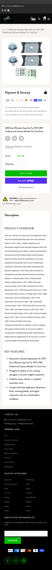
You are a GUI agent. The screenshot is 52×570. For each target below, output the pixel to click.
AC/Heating (30, 479)
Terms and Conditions (11, 440)
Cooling (6, 497)
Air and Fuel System (10, 484)
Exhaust (28, 506)
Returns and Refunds (11, 453)
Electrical (7, 502)
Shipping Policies (9, 444)
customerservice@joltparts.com (14, 6)
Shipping (8, 146)
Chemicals (29, 493)
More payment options (26, 187)
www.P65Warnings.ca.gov (11, 203)
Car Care (7, 493)
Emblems (29, 502)
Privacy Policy (8, 449)
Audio (28, 484)
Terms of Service (9, 462)
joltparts (13, 423)
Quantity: (9, 164)
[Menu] (48, 18)
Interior (28, 510)
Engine (6, 506)
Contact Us (8, 458)
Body (6, 488)
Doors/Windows (31, 497)
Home (4, 29)
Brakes (28, 488)
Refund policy (8, 466)
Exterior (6, 510)
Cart (5, 435)
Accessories (8, 479)
